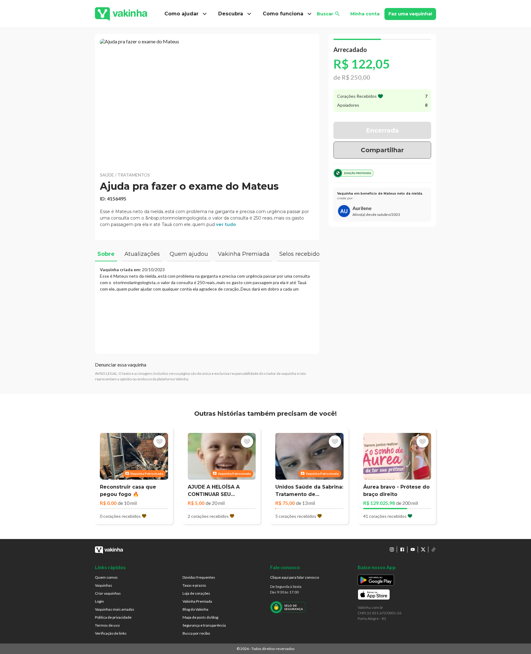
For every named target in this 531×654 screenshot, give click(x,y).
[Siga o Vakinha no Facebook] (402, 549)
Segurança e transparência (204, 625)
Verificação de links (111, 633)
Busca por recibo (196, 633)
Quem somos (106, 577)
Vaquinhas (103, 585)
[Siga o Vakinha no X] (423, 549)
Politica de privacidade (113, 617)
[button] (207, 101)
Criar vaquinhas (108, 593)
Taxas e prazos (194, 585)
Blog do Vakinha (195, 609)
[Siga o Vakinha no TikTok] (433, 549)
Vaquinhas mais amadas (114, 609)
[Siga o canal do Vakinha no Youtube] (412, 549)
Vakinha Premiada (197, 601)
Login (99, 601)
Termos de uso (107, 625)
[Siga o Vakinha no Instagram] (391, 549)
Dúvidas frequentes (199, 577)
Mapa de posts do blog (200, 617)
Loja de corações (196, 593)
